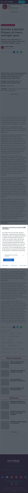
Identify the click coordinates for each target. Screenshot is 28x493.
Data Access (14, 265)
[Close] (24, 227)
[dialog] (14, 246)
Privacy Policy (22, 265)
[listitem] (14, 255)
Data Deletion (5, 265)
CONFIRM (9, 260)
